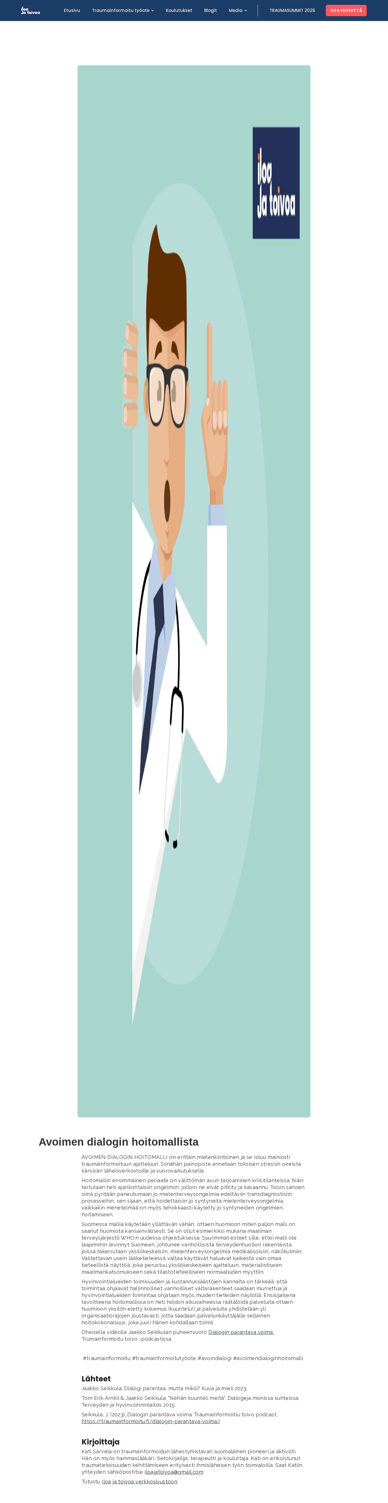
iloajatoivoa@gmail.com (174, 1472)
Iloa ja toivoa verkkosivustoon (139, 1482)
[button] (123, 10)
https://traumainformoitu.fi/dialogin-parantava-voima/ (151, 1421)
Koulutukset (179, 10)
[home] (39, 10)
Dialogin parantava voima (241, 1332)
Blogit (210, 10)
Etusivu (72, 10)
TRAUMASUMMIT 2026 (292, 10)
